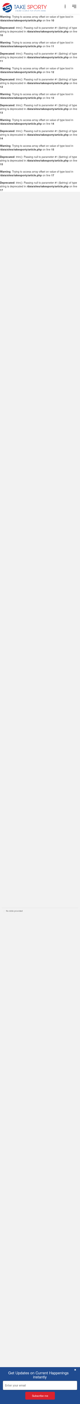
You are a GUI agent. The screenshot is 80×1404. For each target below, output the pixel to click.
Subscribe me (40, 1396)
